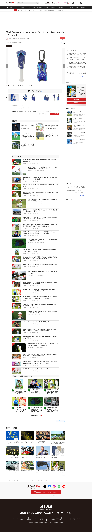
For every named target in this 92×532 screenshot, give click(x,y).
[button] (35, 162)
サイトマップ (72, 519)
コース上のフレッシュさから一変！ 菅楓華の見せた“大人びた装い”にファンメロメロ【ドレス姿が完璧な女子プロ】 (20, 411)
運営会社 (31, 518)
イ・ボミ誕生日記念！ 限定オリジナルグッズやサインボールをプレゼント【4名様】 (76, 187)
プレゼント (82, 7)
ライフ (28, 7)
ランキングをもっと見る (34, 415)
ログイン (84, 2)
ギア (17, 7)
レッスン (23, 7)
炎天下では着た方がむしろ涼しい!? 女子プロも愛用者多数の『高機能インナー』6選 (36, 409)
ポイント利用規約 (51, 519)
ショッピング (54, 7)
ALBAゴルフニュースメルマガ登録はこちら (47, 492)
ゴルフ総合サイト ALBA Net (11, 480)
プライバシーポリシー (40, 518)
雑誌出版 (46, 7)
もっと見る (83, 76)
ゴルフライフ (9, 46)
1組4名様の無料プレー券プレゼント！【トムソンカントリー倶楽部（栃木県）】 (76, 191)
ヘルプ (65, 519)
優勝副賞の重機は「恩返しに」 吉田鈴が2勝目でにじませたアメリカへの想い (77, 54)
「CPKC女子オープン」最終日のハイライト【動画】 (36, 369)
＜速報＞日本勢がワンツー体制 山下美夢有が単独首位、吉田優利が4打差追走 (77, 73)
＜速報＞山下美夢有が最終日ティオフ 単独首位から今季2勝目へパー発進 (77, 58)
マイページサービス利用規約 (39, 519)
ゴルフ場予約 (70, 7)
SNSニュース (62, 7)
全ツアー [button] (12, 7)
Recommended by (59, 475)
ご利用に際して (50, 518)
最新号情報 (76, 99)
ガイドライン (65, 518)
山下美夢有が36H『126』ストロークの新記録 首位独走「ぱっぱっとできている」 (77, 68)
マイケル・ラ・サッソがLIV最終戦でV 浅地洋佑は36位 (37, 322)
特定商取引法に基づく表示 (76, 518)
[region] (35, 46)
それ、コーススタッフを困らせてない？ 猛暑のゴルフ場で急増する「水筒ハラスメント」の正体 (20, 392)
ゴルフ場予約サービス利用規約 (24, 519)
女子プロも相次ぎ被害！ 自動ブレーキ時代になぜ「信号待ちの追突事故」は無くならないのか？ (52, 410)
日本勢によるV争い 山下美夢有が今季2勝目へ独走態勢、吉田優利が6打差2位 (77, 63)
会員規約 (58, 518)
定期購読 (76, 102)
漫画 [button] (34, 7)
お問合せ (60, 519)
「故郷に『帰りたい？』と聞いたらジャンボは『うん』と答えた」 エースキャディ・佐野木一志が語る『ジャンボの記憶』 (36, 393)
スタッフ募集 (24, 518)
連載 (77, 7)
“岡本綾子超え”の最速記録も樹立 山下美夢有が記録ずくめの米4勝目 (40, 264)
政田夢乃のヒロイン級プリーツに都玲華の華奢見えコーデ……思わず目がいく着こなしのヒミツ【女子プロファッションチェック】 (52, 393)
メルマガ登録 (76, 2)
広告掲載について (14, 518)
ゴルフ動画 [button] (39, 7)
